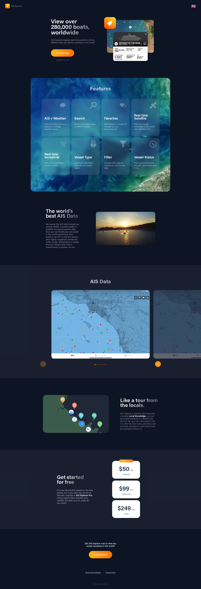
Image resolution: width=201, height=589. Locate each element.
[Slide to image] (94, 364)
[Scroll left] (43, 364)
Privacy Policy (111, 572)
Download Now (62, 53)
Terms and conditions (93, 572)
